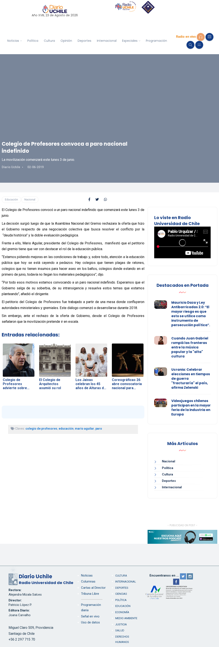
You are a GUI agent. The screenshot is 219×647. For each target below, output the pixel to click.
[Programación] (209, 37)
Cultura (49, 41)
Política (32, 41)
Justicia (121, 624)
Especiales (130, 41)
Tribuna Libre (90, 594)
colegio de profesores (41, 428)
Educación (11, 199)
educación (66, 428)
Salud (119, 630)
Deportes (84, 41)
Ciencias (121, 593)
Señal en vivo (90, 616)
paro (98, 428)
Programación (156, 41)
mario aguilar (84, 428)
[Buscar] (190, 45)
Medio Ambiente (126, 618)
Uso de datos (90, 622)
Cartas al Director (93, 588)
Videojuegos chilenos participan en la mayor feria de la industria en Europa (191, 408)
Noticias (13, 41)
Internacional (107, 41)
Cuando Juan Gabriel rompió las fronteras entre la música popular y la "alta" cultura (189, 347)
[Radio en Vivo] (201, 37)
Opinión (66, 41)
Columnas (88, 581)
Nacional (29, 199)
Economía (122, 612)
